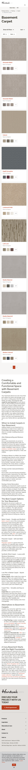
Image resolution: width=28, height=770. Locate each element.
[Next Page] (17, 367)
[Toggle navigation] (25, 5)
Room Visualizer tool (13, 664)
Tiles (20, 632)
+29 (16, 213)
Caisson (5, 135)
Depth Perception (8, 171)
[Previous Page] (11, 367)
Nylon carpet (5, 521)
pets (14, 533)
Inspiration (5, 722)
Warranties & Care (7, 726)
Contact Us (5, 733)
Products (4, 718)
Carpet (18, 10)
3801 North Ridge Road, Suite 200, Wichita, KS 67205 (14, 745)
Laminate (18, 637)
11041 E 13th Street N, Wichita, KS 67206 (11, 740)
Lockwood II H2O (8, 207)
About (3, 729)
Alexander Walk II (8, 98)
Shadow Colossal (8, 352)
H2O (4, 34)
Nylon (11, 34)
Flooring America (5, 10)
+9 (15, 68)
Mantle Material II (8, 316)
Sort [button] (21, 29)
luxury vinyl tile (21, 623)
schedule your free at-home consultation (14, 676)
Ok (14, 764)
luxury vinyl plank (9, 623)
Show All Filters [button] (7, 29)
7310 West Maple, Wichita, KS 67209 (10, 743)
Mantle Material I (7, 280)
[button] (13, 7)
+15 (15, 140)
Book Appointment (11, 707)
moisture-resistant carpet (9, 449)
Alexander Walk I (8, 62)
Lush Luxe (6, 243)
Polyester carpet (6, 542)
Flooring (13, 10)
